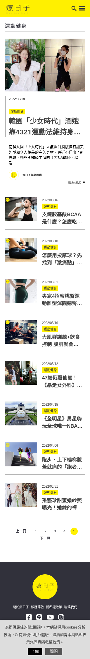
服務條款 (37, 607)
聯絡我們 (70, 607)
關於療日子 (21, 607)
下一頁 (45, 538)
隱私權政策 (54, 607)
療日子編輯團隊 (32, 174)
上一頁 (21, 531)
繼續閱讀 (74, 182)
